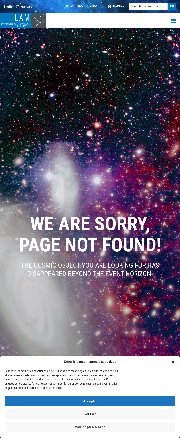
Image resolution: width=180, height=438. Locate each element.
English (9, 6)
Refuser (90, 414)
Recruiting (97, 6)
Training (117, 6)
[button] (173, 361)
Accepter (90, 401)
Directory (75, 6)
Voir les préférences (90, 427)
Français (26, 6)
